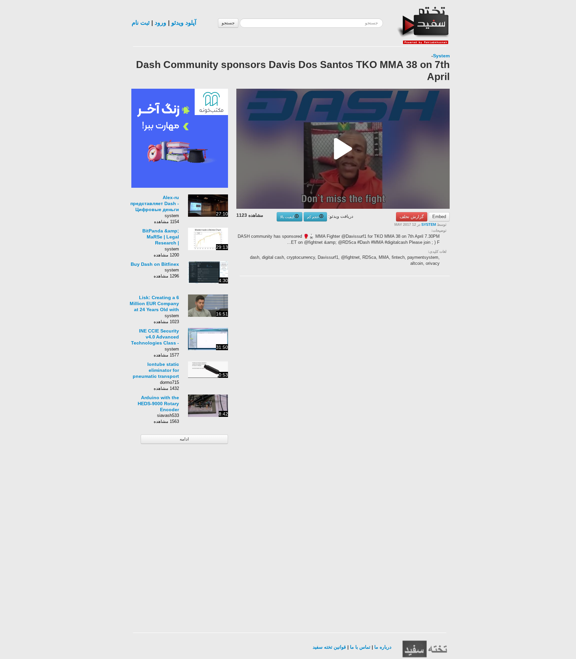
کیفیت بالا (287, 217)
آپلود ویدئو (183, 22)
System (441, 55)
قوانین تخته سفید (329, 647)
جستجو (228, 22)
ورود (160, 22)
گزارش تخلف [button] (412, 216)
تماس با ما (360, 647)
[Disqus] (400, 365)
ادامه (184, 439)
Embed (439, 216)
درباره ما (382, 647)
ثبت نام (141, 22)
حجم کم (313, 217)
